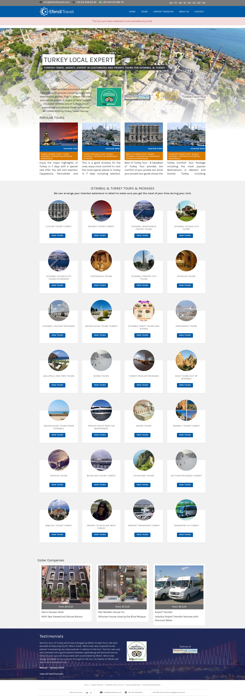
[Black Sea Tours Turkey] (101, 459)
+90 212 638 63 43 (86, 2)
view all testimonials (51, 673)
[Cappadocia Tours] (101, 260)
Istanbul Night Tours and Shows (143, 327)
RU (203, 2)
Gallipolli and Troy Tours (58, 375)
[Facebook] (90, 693)
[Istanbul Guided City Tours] (186, 210)
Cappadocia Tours (101, 276)
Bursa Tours (101, 375)
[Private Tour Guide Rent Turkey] (101, 509)
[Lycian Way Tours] (143, 459)
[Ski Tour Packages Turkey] (186, 459)
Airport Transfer (97, 685)
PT (175, 2)
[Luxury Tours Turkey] (58, 210)
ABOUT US (184, 11)
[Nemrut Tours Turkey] (186, 410)
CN (189, 2)
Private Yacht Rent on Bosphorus (101, 427)
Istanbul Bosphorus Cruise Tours (143, 227)
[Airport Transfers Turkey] (143, 509)
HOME (132, 11)
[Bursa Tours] (101, 360)
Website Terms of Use (114, 685)
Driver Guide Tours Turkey (101, 326)
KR (199, 2)
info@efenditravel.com (56, 2)
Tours (86, 685)
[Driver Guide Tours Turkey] (101, 310)
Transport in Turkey (186, 525)
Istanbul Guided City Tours (186, 227)
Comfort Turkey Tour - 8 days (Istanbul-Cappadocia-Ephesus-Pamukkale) (184, 156)
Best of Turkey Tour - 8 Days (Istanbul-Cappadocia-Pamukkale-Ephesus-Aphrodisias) (143, 156)
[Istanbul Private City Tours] (143, 260)
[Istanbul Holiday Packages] (58, 310)
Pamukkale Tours (186, 326)
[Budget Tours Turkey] (101, 210)
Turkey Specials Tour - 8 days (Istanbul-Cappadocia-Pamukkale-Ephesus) (101, 156)
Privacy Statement (133, 685)
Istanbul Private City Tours (143, 277)
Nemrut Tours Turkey (186, 425)
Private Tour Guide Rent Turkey (101, 526)
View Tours (57, 235)
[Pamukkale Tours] (186, 310)
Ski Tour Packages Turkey (186, 475)
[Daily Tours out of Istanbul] (186, 360)
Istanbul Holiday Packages (59, 326)
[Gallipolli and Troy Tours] (58, 360)
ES (194, 2)
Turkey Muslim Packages (144, 375)
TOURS (144, 11)
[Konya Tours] (143, 410)
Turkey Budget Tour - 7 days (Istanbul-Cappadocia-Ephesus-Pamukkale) (57, 156)
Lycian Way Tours (143, 475)
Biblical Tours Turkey (59, 525)
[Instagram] (87, 693)
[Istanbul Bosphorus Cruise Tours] (143, 210)
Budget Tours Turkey (101, 226)
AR (180, 2)
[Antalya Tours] (58, 459)
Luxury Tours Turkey (59, 226)
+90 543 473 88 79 (113, 2)
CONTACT (199, 11)
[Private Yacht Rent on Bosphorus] (101, 410)
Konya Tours (143, 425)
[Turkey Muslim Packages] (143, 360)
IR (185, 2)
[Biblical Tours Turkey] (58, 509)
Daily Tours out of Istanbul (186, 377)
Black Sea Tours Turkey (101, 475)
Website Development (151, 685)
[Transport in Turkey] (186, 509)
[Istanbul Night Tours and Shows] (143, 310)
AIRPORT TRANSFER (163, 11)
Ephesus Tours (186, 276)
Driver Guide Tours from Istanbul (59, 427)
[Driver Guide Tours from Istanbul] (58, 410)
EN (171, 2)
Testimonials (51, 636)
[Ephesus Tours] (186, 260)
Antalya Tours (58, 475)
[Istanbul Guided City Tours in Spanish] (58, 260)
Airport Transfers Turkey (144, 525)
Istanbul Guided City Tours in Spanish (58, 277)
